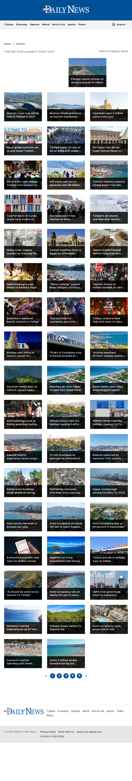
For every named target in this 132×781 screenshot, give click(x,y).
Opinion (34, 24)
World (46, 24)
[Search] (113, 24)
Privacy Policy (48, 732)
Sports (72, 24)
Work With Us (66, 732)
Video (120, 711)
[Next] (86, 675)
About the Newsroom (89, 732)
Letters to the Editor (52, 736)
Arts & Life (58, 24)
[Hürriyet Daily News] (66, 10)
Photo (82, 24)
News (7, 44)
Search (20, 44)
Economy (21, 24)
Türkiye (8, 24)
